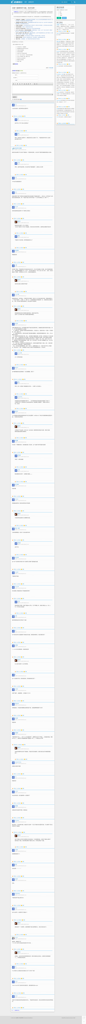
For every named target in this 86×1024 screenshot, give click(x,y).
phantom (58, 51)
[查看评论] (84, 1018)
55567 (14, 70)
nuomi (16, 937)
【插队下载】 (19, 61)
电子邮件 (15, 77)
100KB (16, 689)
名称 (16, 75)
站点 (16, 80)
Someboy (58, 92)
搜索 (71, 2)
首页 (26, 2)
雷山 (19, 133)
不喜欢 (61, 15)
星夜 (16, 864)
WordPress (30, 1017)
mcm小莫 (17, 294)
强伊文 (31, 9)
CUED (74, 1017)
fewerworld (59, 100)
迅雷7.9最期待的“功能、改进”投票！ (24, 8)
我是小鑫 (58, 41)
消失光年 (17, 703)
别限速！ (58, 24)
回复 (24, 116)
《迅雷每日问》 (16, 11)
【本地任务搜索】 (20, 51)
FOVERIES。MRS (60, 74)
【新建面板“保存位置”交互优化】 (23, 48)
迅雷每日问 (31, 2)
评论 (34, 9)
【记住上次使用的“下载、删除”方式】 (23, 56)
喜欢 (60, 12)
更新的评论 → (17, 1010)
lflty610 (58, 33)
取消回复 (21, 70)
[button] (14, 84)
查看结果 (16, 64)
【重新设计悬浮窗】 (20, 59)
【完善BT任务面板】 (20, 50)
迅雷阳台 (16, 2)
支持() (15, 116)
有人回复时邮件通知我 (16, 99)
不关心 (61, 13)
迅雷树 (16, 645)
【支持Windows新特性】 (21, 58)
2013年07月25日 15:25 (16, 9)
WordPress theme (65, 1017)
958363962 (17, 893)
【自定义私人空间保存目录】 (22, 53)
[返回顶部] (84, 1022)
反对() (20, 116)
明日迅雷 (51, 67)
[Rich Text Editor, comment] (32, 89)
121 (57, 66)
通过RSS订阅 (74, 2)
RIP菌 (58, 108)
